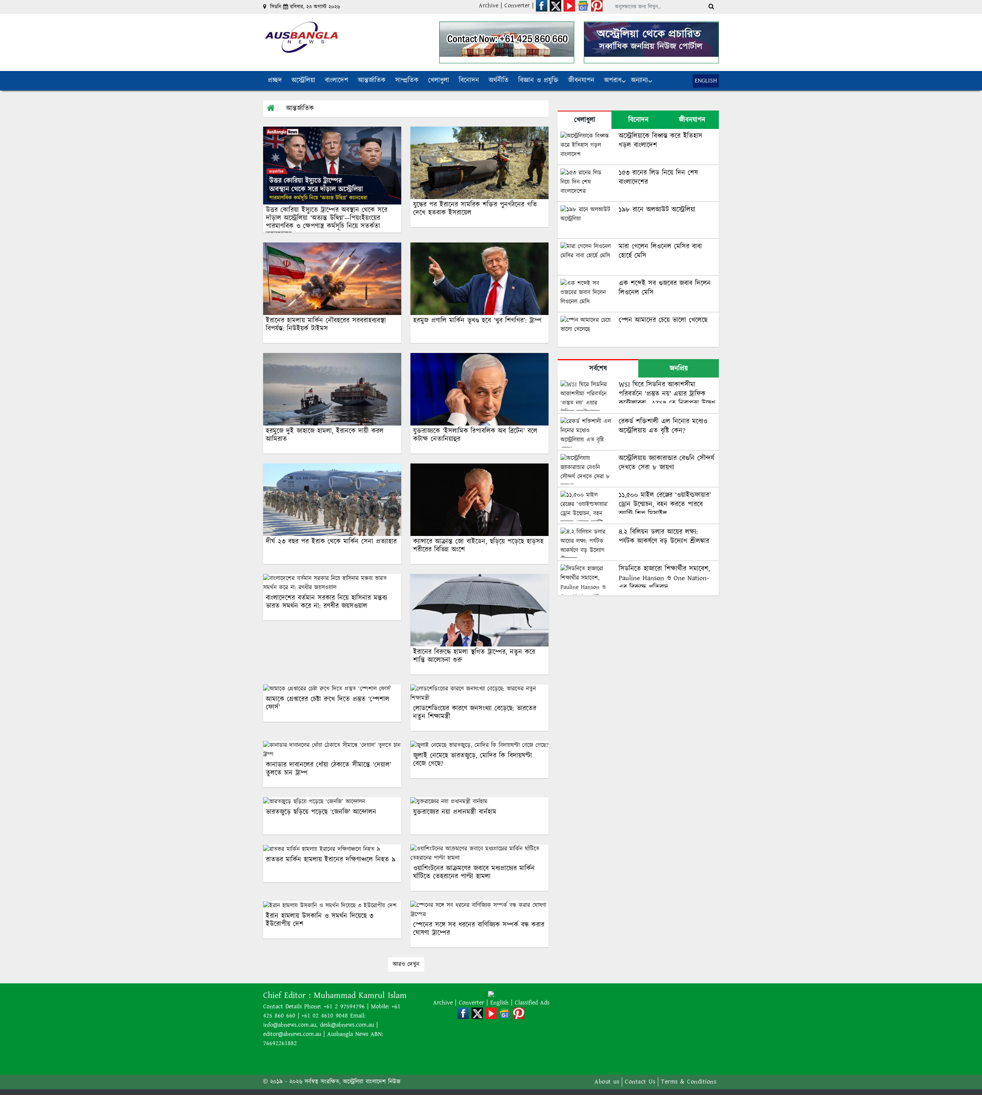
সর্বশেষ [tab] (598, 369)
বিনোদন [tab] (638, 120)
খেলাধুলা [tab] (584, 120)
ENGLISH (706, 80)
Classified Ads (532, 1002)
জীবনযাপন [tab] (692, 120)
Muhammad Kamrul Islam (360, 995)
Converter (518, 5)
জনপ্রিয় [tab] (679, 369)
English (500, 1002)
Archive (488, 5)
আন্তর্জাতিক (300, 109)
